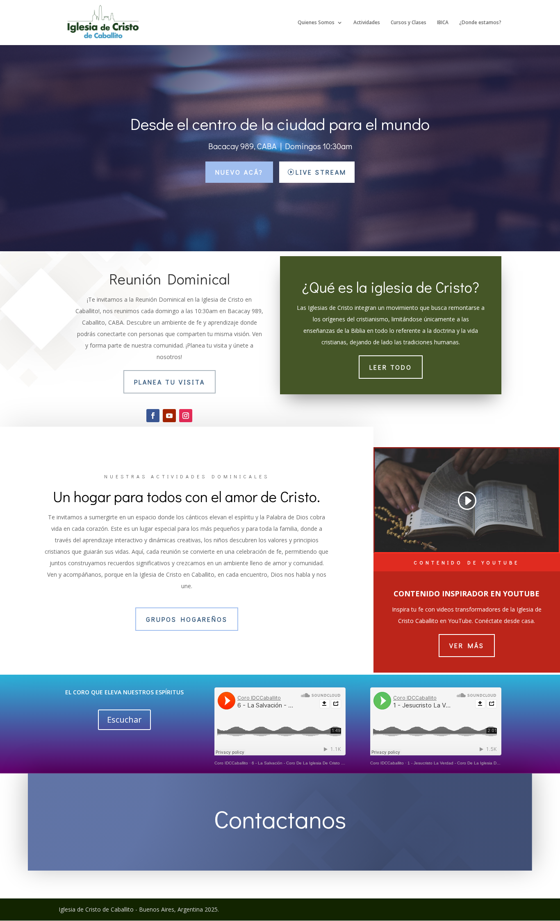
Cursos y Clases (408, 23)
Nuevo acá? (239, 172)
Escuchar (124, 719)
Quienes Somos (316, 23)
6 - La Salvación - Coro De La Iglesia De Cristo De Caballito (308, 763)
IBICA (442, 23)
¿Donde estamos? (480, 23)
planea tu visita (169, 381)
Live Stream (321, 172)
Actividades (366, 23)
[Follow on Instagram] (185, 415)
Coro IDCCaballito (231, 763)
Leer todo (390, 367)
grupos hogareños (187, 619)
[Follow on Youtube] (169, 415)
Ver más (466, 645)
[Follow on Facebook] (152, 415)
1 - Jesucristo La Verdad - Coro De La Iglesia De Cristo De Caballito (471, 763)
